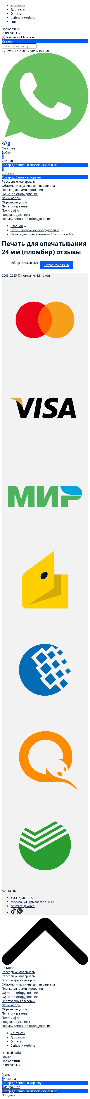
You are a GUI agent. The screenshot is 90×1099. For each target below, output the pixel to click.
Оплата (16, 13)
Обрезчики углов (14, 202)
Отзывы (28, 263)
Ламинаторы (11, 198)
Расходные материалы (18, 181)
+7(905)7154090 (37, 51)
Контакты (17, 5)
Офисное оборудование (20, 194)
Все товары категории (18, 980)
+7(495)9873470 (14, 51)
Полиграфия (11, 210)
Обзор (15, 263)
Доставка (17, 9)
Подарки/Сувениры (16, 215)
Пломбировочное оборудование (26, 219)
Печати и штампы (15, 206)
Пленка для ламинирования (22, 190)
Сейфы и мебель (22, 17)
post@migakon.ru (22, 906)
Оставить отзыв (56, 265)
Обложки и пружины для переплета (28, 185)
